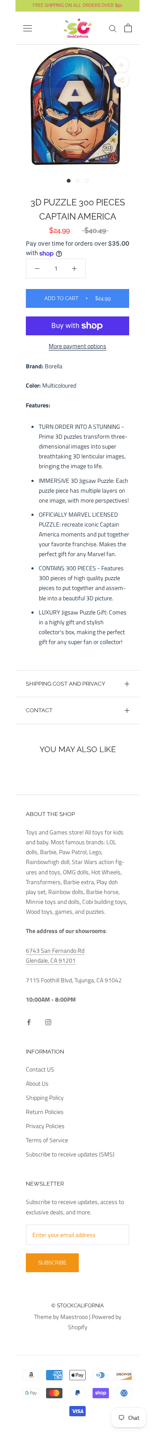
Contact (39, 710)
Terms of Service (47, 1139)
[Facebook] (29, 1021)
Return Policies (45, 1111)
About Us (37, 1083)
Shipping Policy (45, 1097)
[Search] (113, 28)
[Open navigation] (27, 28)
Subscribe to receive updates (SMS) (70, 1154)
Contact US (40, 1069)
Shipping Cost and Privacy (65, 683)
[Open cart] (128, 28)
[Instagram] (48, 1021)
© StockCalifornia (77, 1306)
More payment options (77, 345)
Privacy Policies (45, 1125)
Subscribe (52, 1263)
